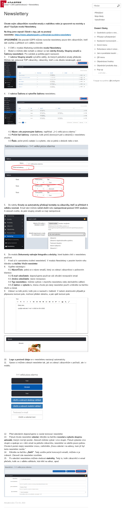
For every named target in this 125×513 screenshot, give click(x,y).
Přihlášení (99, 13)
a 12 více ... (102, 73)
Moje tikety (99, 16)
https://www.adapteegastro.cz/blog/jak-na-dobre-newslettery (43, 35)
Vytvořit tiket (100, 20)
